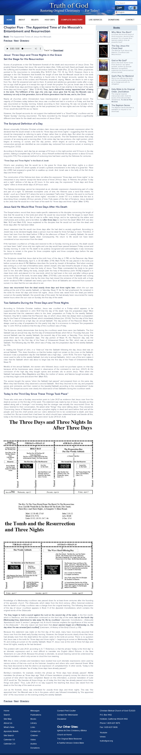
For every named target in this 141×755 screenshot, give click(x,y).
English (121, 12)
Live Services (95, 20)
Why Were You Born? (121, 32)
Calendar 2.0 (9, 743)
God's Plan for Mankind (123, 76)
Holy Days (50, 20)
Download (58, 50)
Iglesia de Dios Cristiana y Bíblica (72, 730)
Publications (35, 715)
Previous (8, 40)
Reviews (115, 102)
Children (34, 735)
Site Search (9, 735)
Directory (24, 40)
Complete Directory (71, 20)
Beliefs (34, 20)
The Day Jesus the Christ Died (120, 47)
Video (33, 739)
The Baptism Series (121, 105)
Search (7, 715)
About (22, 20)
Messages (35, 710)
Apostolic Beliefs (11, 731)
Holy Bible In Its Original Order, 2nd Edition (123, 90)
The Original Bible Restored (69, 739)
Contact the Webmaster (67, 715)
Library (33, 723)
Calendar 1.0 (9, 739)
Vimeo (103, 736)
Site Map (8, 719)
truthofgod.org (106, 741)
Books (33, 719)
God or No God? (119, 60)
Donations (113, 20)
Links (32, 727)
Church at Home (64, 734)
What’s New (9, 727)
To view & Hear (126, 100)
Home (6, 710)
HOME (9, 20)
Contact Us (35, 731)
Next (16, 40)
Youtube (103, 732)
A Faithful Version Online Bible (70, 743)
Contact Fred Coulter (66, 710)
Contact (130, 20)
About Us (8, 723)
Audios (33, 743)
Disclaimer (61, 719)
